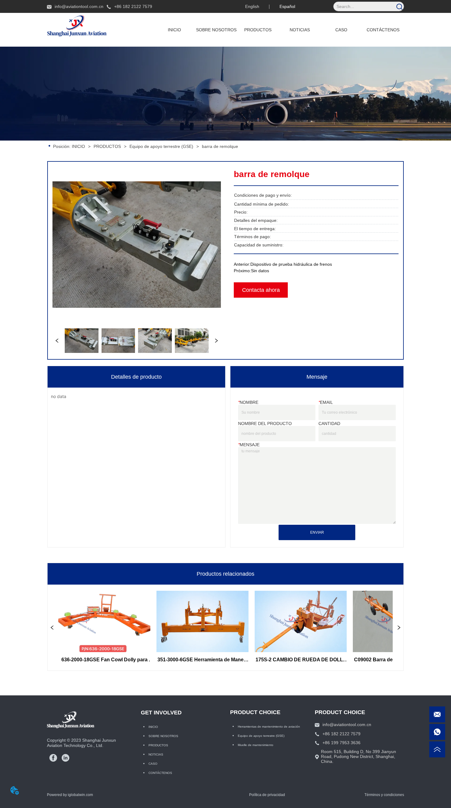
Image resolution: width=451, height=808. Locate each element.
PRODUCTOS (107, 146)
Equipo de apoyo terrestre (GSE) (161, 146)
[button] (258, 30)
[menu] (279, 30)
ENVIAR (317, 532)
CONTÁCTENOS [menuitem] (383, 29)
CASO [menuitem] (341, 29)
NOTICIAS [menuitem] (300, 29)
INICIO (78, 146)
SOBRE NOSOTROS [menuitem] (216, 29)
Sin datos (260, 270)
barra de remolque (220, 146)
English (252, 6)
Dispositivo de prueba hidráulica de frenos (291, 264)
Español (287, 6)
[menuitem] (258, 30)
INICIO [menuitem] (174, 29)
